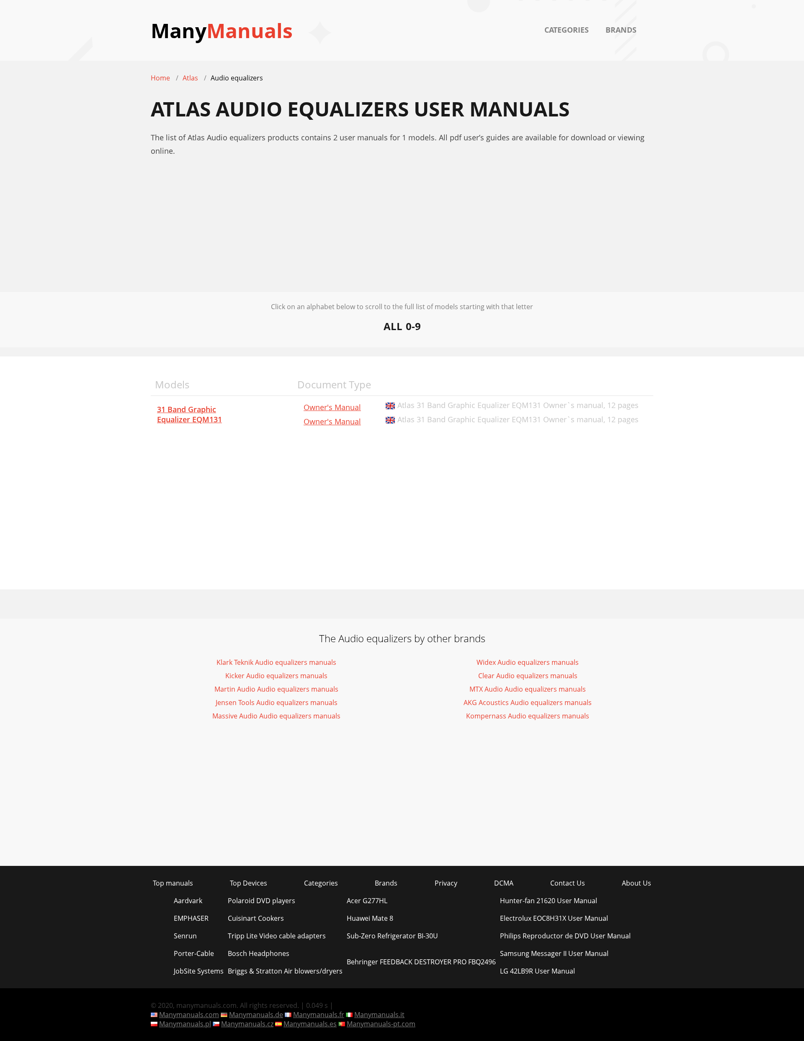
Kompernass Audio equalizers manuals (527, 716)
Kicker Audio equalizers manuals (276, 675)
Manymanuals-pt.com (381, 1023)
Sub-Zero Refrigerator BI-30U (392, 935)
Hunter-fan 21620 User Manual (548, 900)
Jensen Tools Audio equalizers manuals (277, 702)
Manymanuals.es (310, 1023)
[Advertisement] (402, 233)
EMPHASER (191, 918)
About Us (636, 883)
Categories (566, 30)
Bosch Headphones (258, 953)
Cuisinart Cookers (256, 918)
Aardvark (188, 900)
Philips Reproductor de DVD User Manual (565, 935)
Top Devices (248, 883)
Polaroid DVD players (261, 900)
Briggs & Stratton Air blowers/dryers (285, 971)
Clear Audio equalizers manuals (527, 675)
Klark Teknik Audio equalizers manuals (276, 662)
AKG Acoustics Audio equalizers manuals (528, 702)
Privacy (446, 883)
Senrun (185, 935)
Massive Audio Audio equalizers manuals (276, 716)
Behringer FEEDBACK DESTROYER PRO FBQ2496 (421, 961)
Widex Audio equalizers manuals (528, 662)
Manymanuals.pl (185, 1023)
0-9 (413, 326)
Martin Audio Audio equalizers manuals (276, 689)
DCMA (503, 883)
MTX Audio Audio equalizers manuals (527, 689)
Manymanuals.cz (247, 1023)
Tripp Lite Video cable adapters (277, 935)
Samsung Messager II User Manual (554, 953)
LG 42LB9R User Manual (537, 971)
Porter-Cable (194, 953)
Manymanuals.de (256, 1014)
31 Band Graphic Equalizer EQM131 (189, 414)
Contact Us (567, 883)
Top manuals (173, 883)
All (393, 326)
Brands (621, 30)
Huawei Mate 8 (370, 918)
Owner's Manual (332, 407)
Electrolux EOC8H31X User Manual (554, 918)
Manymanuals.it (379, 1014)
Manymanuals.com (189, 1014)
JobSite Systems (199, 971)
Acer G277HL (367, 900)
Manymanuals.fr (318, 1014)
